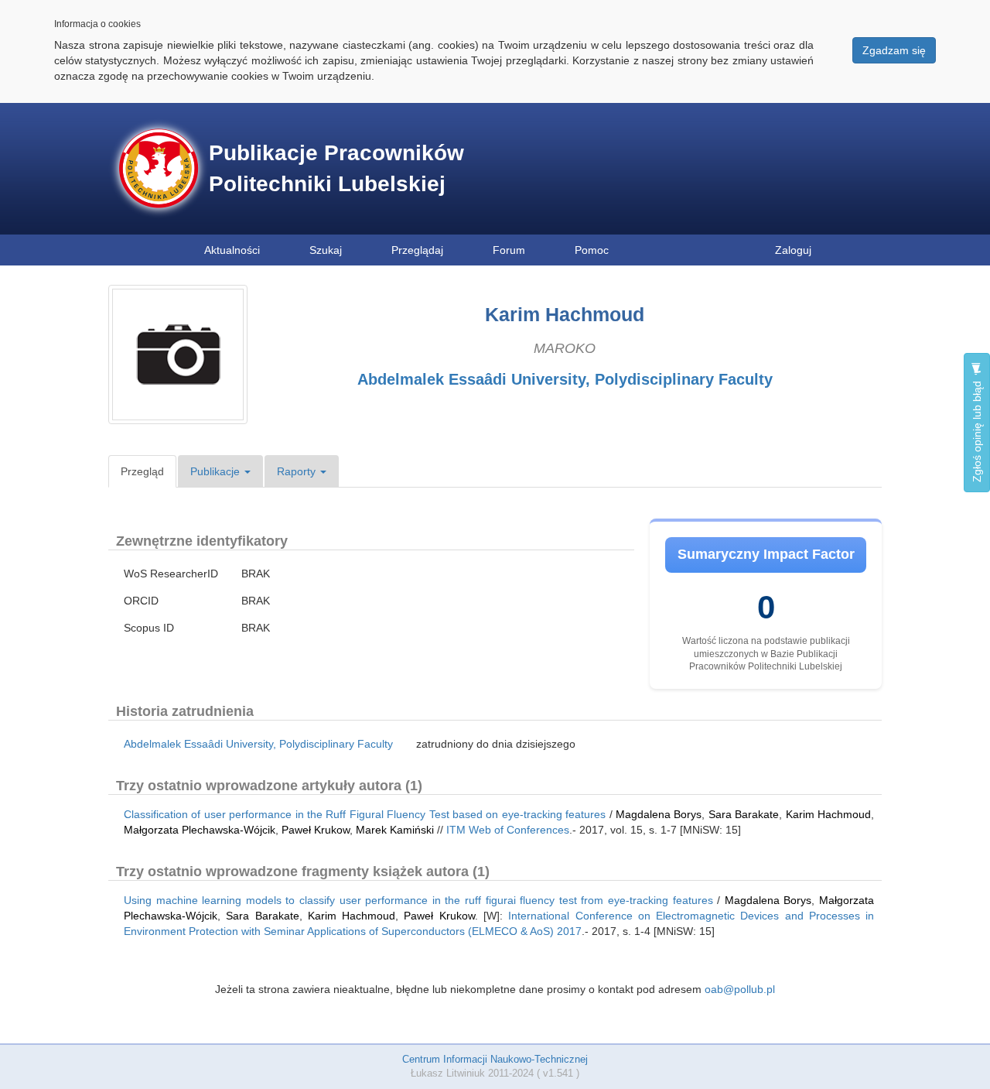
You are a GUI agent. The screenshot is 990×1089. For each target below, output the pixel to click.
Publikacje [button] (216, 471)
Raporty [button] (298, 471)
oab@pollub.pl (740, 989)
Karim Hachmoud (828, 814)
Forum (509, 250)
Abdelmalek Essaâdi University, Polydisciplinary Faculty (565, 379)
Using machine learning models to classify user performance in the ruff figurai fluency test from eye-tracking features (418, 900)
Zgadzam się (894, 50)
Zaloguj (793, 250)
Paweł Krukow (316, 830)
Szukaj (325, 250)
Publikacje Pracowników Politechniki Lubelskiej (336, 168)
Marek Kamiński (395, 830)
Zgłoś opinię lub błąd (977, 430)
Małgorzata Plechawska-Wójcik (199, 830)
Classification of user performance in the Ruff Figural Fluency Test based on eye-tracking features (365, 814)
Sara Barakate (743, 814)
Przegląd (142, 471)
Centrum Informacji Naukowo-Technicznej (495, 1059)
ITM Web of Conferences (507, 830)
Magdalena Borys (659, 814)
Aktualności (232, 250)
